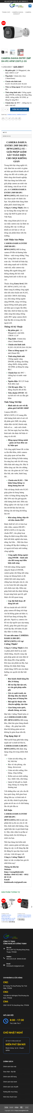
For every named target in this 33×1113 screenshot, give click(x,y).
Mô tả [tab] (5, 132)
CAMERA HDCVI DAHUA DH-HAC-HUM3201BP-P (24, 916)
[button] (2, 6)
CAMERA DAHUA (17, 12)
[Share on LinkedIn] (19, 118)
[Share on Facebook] (6, 118)
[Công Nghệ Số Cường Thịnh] (16, 6)
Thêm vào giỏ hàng (19, 109)
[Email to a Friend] (12, 118)
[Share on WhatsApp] (3, 118)
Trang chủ (6, 12)
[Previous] (4, 33)
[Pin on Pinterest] (16, 118)
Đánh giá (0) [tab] (7, 136)
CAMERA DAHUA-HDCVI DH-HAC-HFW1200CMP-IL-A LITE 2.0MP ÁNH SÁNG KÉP (8, 917)
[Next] (28, 33)
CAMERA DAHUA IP (21, 114)
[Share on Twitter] (9, 118)
